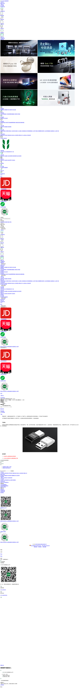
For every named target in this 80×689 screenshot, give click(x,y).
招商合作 (2, 489)
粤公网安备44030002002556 (36, 545)
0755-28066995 (3, 589)
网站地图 (44, 546)
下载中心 (2, 395)
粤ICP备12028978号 (46, 545)
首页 (1, 393)
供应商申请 (2, 491)
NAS (1, 174)
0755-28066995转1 (3, 595)
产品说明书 (2, 397)
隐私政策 (35, 546)
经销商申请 (2, 490)
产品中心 (2, 2)
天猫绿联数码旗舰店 (4, 485)
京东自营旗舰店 (3, 484)
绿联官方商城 (3, 486)
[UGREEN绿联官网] (4, 0)
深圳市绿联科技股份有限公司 (41, 544)
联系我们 (2, 492)
